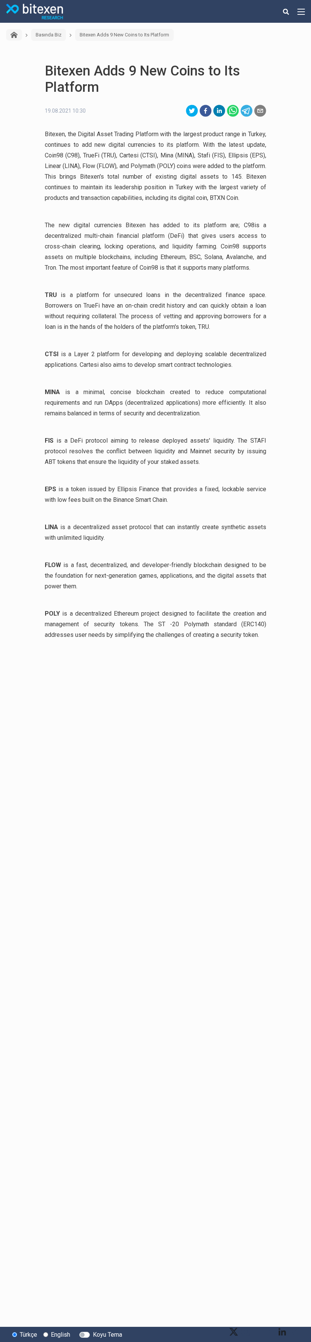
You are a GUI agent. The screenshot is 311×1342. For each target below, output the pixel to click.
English (60, 1334)
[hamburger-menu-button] (301, 11)
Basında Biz (48, 35)
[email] (260, 111)
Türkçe (28, 1334)
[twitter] (192, 111)
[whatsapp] (233, 111)
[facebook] (205, 111)
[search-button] (286, 11)
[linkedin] (219, 111)
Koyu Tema (107, 1334)
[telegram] (246, 111)
